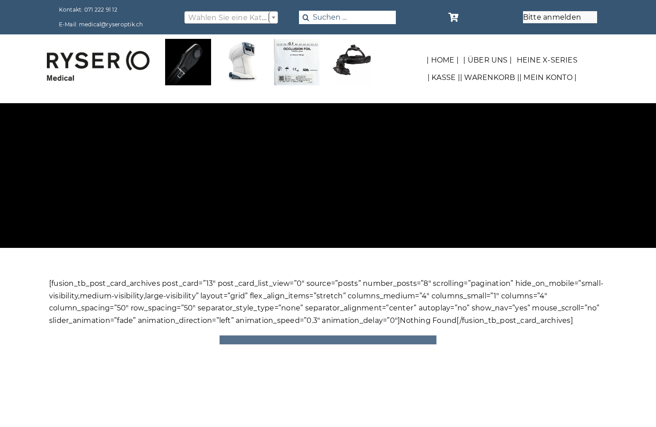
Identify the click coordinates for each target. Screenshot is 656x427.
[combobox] (231, 17)
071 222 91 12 (100, 9)
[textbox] (231, 18)
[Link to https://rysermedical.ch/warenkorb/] (453, 17)
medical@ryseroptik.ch (111, 24)
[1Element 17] (98, 54)
